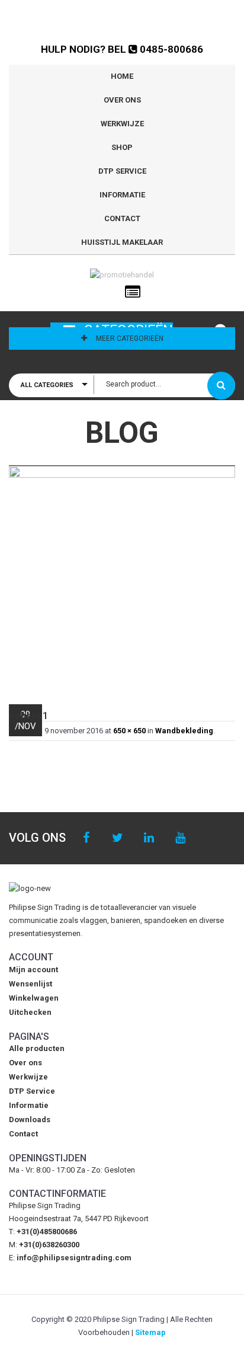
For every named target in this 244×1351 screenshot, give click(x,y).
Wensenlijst (30, 983)
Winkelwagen (34, 998)
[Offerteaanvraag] (132, 292)
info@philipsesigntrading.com (74, 1257)
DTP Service (122, 171)
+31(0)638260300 (49, 1244)
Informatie (122, 194)
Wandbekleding (184, 730)
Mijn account (33, 969)
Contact (122, 218)
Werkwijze (122, 123)
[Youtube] (180, 838)
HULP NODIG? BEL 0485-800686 (122, 49)
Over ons (122, 99)
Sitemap (150, 1332)
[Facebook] (86, 838)
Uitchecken (30, 1012)
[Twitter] (117, 838)
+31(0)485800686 (47, 1231)
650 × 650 (129, 730)
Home (122, 76)
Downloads (29, 1119)
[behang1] (122, 579)
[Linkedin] (149, 838)
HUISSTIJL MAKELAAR (122, 242)
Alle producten (37, 1048)
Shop (122, 147)
